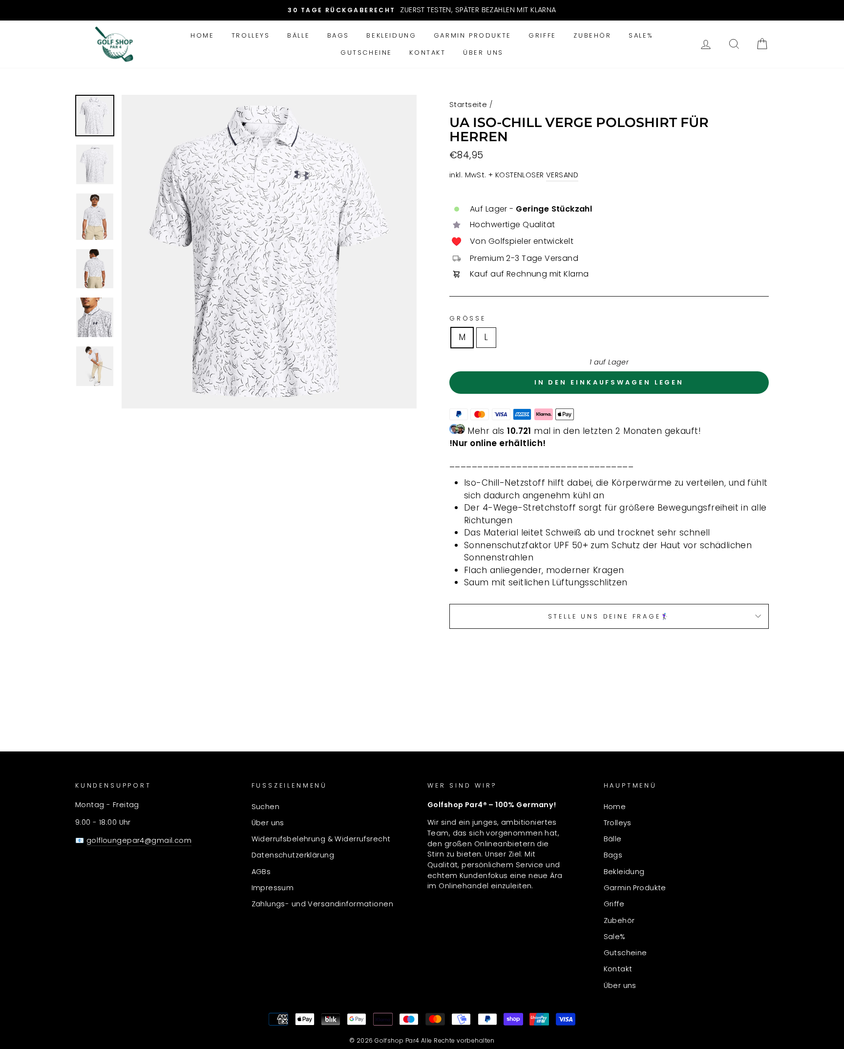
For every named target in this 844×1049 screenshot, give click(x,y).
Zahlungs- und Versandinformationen (322, 904)
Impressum (273, 888)
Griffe (542, 35)
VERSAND (562, 175)
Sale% (641, 35)
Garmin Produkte (472, 35)
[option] (422, 10)
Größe (467, 318)
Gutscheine (366, 52)
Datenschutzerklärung (293, 855)
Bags (338, 35)
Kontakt (427, 52)
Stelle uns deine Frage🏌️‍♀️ (609, 616)
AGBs (261, 872)
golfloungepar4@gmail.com (138, 840)
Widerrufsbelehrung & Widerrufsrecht (321, 839)
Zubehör (592, 35)
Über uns (483, 52)
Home (202, 35)
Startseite (468, 104)
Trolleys (251, 35)
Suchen (266, 807)
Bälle (298, 35)
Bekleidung (391, 35)
